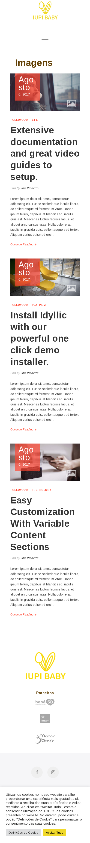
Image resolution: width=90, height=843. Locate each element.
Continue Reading (21, 244)
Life (35, 119)
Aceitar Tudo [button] (54, 832)
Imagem (71, 103)
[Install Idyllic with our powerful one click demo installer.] (45, 277)
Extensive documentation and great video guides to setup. (45, 153)
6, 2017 (26, 86)
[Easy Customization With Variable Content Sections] (45, 462)
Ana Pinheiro (29, 188)
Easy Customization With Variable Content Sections (42, 523)
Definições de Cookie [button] (23, 832)
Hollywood (19, 119)
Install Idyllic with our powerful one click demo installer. (39, 338)
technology (41, 490)
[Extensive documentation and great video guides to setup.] (45, 92)
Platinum (39, 304)
